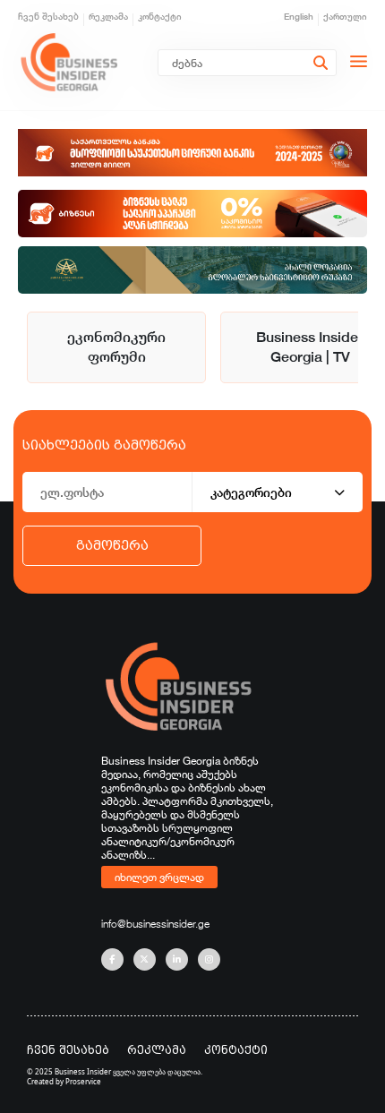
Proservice (83, 1081)
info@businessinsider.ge (155, 923)
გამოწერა (112, 545)
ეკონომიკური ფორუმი (116, 347)
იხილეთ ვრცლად (159, 876)
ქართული (345, 16)
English (298, 16)
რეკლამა (108, 16)
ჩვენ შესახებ (48, 16)
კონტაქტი (160, 16)
